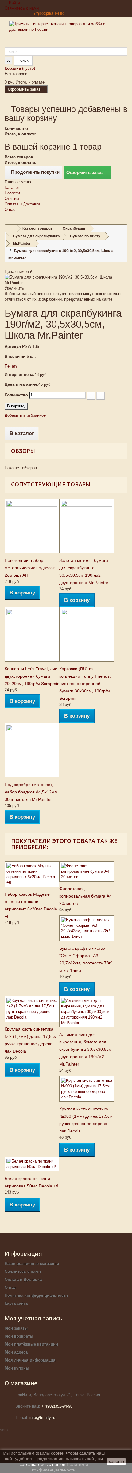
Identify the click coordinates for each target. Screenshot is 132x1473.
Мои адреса (16, 1352)
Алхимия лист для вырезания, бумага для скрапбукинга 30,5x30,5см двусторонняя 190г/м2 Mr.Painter (85, 1049)
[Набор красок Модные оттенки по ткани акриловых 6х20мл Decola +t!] (32, 874)
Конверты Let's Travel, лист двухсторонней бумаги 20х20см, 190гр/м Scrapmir (32, 676)
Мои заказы (16, 1328)
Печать (11, 366)
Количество (16, 395)
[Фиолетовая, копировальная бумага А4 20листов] (86, 871)
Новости (12, 193)
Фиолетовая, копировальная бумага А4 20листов (85, 896)
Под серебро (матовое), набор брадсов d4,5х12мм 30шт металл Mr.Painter (31, 792)
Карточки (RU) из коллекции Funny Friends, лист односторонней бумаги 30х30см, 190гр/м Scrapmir (85, 683)
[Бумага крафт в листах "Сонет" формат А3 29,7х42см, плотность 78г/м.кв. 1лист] (86, 928)
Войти (14, 2)
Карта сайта (16, 1303)
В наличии (15, 356)
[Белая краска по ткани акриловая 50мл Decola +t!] (32, 1164)
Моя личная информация (30, 1360)
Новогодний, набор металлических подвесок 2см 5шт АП (30, 568)
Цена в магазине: (21, 384)
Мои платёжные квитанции (31, 1344)
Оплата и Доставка (22, 204)
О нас (10, 209)
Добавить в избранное (25, 415)
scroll (5, 1430)
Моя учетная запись (33, 1318)
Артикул (13, 346)
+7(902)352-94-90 (48, 13)
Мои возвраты (19, 1336)
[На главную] (11, 228)
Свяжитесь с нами (22, 8)
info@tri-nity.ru (42, 1417)
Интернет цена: (19, 374)
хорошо (116, 1461)
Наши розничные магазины (32, 1263)
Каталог (12, 187)
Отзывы (12, 198)
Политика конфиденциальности (36, 1295)
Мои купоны (17, 1368)
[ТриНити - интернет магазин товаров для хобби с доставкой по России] (66, 34)
